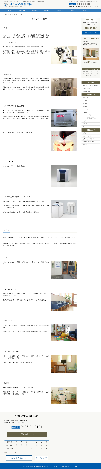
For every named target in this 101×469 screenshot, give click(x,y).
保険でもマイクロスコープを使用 (90, 85)
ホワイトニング (86, 109)
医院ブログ (85, 144)
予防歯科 (85, 112)
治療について (47, 10)
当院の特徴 (34, 10)
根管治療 (85, 121)
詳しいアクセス (40, 458)
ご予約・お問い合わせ (27, 434)
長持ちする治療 (86, 88)
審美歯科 (85, 106)
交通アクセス (85, 10)
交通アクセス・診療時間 (88, 139)
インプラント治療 (87, 115)
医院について (60, 10)
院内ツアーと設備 (87, 136)
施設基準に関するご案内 (88, 141)
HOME (9, 10)
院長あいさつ (22, 10)
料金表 (72, 10)
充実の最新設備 (86, 91)
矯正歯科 (85, 103)
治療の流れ (85, 124)
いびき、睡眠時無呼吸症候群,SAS (90, 118)
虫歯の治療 (85, 97)
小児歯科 (85, 100)
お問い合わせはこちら (91, 32)
